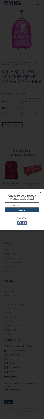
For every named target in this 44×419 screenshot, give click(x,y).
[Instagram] (24, 223)
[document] (22, 209)
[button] (41, 193)
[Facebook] (19, 223)
